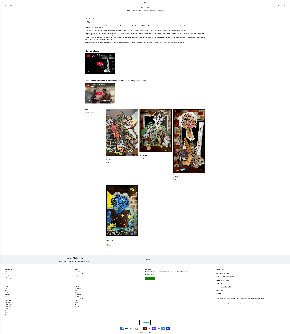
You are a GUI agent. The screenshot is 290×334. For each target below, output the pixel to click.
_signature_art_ (223, 283)
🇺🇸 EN (6, 5)
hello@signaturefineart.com (222, 273)
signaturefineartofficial (226, 286)
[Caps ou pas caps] (122, 210)
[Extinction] (122, 132)
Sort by (87, 109)
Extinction (108, 159)
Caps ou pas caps (110, 238)
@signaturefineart (225, 280)
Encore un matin (143, 155)
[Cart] (284, 5)
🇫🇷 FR (10, 5)
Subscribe (150, 278)
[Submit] (283, 259)
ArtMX (239, 303)
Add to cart (108, 182)
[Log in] (281, 5)
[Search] (278, 5)
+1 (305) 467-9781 (230, 276)
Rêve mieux (175, 176)
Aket (107, 157)
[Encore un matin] (155, 130)
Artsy (222, 290)
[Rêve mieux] (189, 141)
